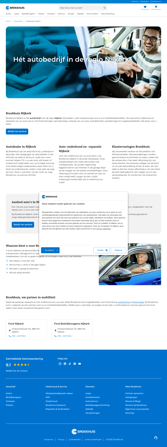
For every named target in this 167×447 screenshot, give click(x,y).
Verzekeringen (92, 413)
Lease (88, 393)
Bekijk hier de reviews (17, 371)
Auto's (9, 393)
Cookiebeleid (74, 439)
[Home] (15, 8)
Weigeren (118, 250)
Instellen (100, 250)
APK (48, 397)
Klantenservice (155, 1)
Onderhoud (51, 401)
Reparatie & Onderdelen (58, 409)
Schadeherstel (92, 397)
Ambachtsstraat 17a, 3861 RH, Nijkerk (26, 330)
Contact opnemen (134, 393)
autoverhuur (124, 302)
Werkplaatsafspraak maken (59, 393)
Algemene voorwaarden (137, 409)
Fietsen (9, 405)
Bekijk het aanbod (17, 131)
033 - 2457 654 (19, 336)
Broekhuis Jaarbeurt (56, 405)
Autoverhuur (91, 401)
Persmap (129, 413)
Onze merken (92, 14)
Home (8, 21)
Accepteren (49, 250)
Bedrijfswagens (13, 397)
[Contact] (155, 437)
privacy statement (103, 229)
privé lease (139, 302)
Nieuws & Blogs (133, 401)
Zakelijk (89, 409)
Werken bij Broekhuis (136, 405)
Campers (10, 401)
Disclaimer (48, 439)
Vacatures (135, 1)
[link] (26, 329)
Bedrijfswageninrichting (97, 405)
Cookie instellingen (93, 439)
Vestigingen (144, 1)
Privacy (61, 439)
